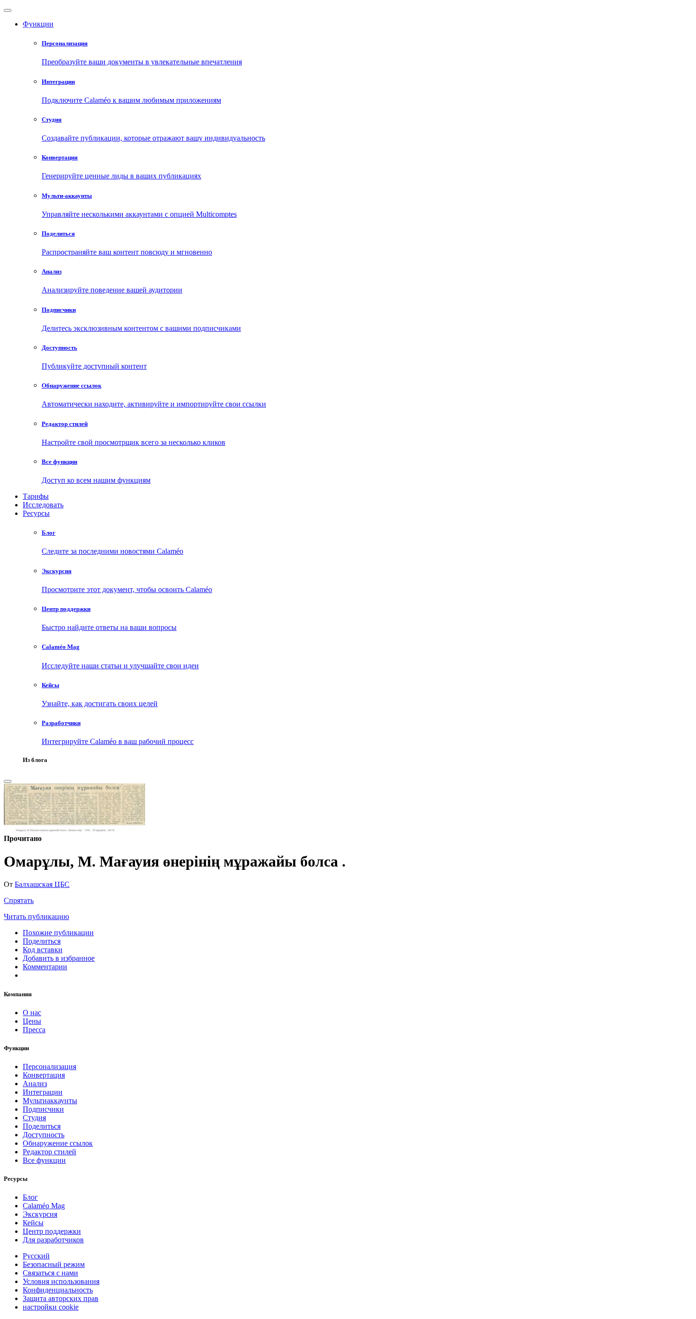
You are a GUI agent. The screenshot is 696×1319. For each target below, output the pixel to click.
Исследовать (43, 505)
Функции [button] (38, 24)
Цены (32, 1021)
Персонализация (49, 1066)
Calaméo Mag (44, 1206)
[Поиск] (7, 781)
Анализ (35, 1084)
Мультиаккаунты (50, 1101)
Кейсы (33, 1223)
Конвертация (44, 1075)
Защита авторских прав (60, 1298)
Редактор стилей (49, 1152)
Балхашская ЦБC (42, 884)
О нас (32, 1013)
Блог (30, 1197)
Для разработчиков (53, 1240)
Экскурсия (40, 1214)
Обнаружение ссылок (58, 1143)
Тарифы (36, 496)
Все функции (44, 1160)
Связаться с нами (50, 1273)
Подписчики (43, 1109)
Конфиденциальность (58, 1290)
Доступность (43, 1135)
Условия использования (61, 1281)
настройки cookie (51, 1307)
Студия (34, 1118)
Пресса (34, 1030)
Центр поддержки (52, 1231)
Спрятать (19, 900)
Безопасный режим (54, 1264)
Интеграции (42, 1092)
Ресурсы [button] (36, 513)
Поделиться (42, 1126)
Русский (36, 1256)
